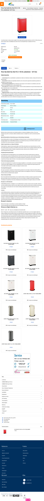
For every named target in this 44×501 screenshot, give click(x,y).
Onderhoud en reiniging (5, 406)
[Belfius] (24, 498)
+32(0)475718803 (28, 480)
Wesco (15, 52)
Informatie (4, 68)
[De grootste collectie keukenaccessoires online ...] (13, 4)
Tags (10, 68)
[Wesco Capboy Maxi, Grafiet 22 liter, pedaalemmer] (11, 335)
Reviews (16, 68)
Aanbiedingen (25, 455)
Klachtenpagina (4, 470)
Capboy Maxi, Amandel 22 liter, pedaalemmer (32, 319)
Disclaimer (3, 455)
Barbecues (3, 404)
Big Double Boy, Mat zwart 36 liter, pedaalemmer (11, 244)
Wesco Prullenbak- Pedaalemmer (32, 8)
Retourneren (4, 473)
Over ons (3, 450)
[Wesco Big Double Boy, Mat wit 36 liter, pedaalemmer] (32, 235)
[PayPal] (24, 496)
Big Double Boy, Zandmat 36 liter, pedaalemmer (32, 269)
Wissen (41, 426)
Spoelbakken (4, 392)
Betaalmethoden (4, 460)
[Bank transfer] (3, 496)
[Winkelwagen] (40, 4)
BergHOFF (3, 408)
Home (25, 8)
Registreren (3, 479)
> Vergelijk (2, 61)
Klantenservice (4, 465)
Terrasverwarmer (4, 400)
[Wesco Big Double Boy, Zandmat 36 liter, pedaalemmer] (32, 260)
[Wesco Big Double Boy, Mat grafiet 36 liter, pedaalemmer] (11, 260)
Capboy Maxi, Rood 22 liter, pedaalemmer (32, 293)
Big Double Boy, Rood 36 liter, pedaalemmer (22, 429)
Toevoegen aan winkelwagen (15, 57)
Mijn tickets (3, 484)
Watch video (22, 37)
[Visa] (21, 496)
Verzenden (3, 463)
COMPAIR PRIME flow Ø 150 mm (7, 381)
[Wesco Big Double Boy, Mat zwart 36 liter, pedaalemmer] (11, 235)
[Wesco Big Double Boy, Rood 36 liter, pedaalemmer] (8, 431)
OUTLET (3, 413)
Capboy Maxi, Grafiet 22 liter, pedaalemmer (11, 344)
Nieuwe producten (25, 453)
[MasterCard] (14, 496)
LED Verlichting (4, 398)
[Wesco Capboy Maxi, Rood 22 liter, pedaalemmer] (32, 285)
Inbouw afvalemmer (5, 390)
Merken (24, 458)
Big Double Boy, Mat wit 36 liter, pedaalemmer (32, 244)
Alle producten (25, 450)
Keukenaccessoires (5, 396)
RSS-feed (24, 463)
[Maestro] (17, 496)
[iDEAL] (10, 496)
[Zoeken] (37, 4)
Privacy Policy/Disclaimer (5, 458)
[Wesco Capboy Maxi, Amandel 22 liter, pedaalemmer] (32, 310)
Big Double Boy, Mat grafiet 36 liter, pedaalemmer (11, 269)
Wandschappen (4, 402)
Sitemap (3, 468)
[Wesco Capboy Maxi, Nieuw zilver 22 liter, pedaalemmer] (11, 310)
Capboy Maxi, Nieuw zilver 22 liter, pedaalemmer (11, 319)
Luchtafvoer (4, 379)
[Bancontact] (7, 496)
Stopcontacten (4, 386)
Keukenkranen (4, 394)
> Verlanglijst (3, 60)
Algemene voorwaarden (5, 453)
